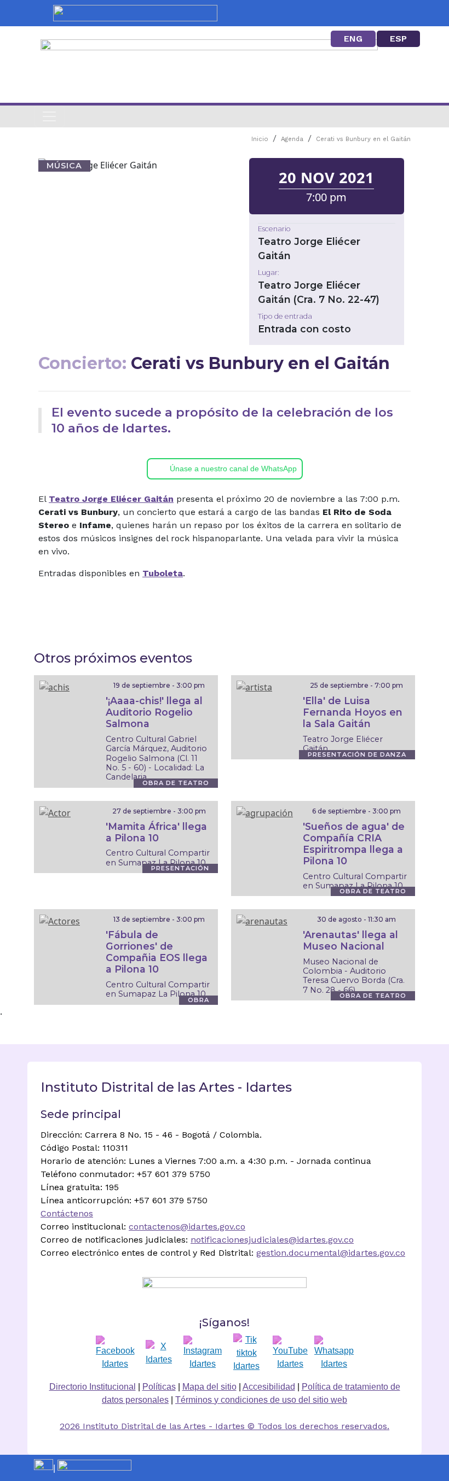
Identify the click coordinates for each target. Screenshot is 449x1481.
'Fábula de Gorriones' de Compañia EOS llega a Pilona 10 (157, 952)
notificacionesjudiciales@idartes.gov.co (272, 1239)
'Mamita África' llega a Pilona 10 (156, 832)
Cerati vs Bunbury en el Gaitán (363, 139)
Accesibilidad (269, 1386)
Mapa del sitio (209, 1386)
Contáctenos (67, 1213)
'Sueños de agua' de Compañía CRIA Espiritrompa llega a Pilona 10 (354, 844)
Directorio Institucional (92, 1386)
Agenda (292, 139)
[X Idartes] (159, 1353)
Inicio (259, 139)
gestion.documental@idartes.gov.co (330, 1253)
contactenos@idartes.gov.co (187, 1226)
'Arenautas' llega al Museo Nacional (350, 940)
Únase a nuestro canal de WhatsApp (233, 468)
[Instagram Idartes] (202, 1353)
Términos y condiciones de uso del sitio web (261, 1399)
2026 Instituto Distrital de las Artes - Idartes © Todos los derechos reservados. (224, 1426)
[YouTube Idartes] (290, 1353)
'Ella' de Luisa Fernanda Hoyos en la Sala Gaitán (352, 712)
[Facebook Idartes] (115, 1353)
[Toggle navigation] (49, 116)
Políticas (159, 1386)
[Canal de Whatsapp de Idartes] (334, 1353)
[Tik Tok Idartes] (246, 1353)
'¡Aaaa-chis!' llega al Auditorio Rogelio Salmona (154, 712)
